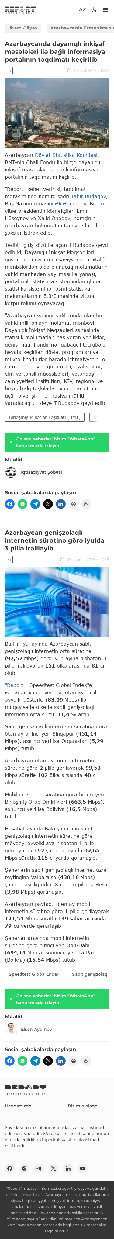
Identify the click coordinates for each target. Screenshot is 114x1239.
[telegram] (35, 504)
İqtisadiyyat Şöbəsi (41, 472)
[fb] (10, 504)
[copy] (86, 504)
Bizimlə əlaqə (83, 1106)
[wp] (22, 504)
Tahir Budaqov (88, 196)
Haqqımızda (18, 1106)
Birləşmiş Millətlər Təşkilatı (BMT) (45, 417)
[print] (73, 504)
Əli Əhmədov (70, 203)
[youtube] (83, 1168)
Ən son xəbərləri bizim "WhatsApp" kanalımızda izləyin (55, 442)
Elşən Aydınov (36, 1029)
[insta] (24, 1168)
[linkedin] (61, 504)
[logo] (20, 10)
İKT (8, 71)
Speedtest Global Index (34, 974)
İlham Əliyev (23, 28)
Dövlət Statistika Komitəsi (66, 155)
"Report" (15, 685)
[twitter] (48, 504)
